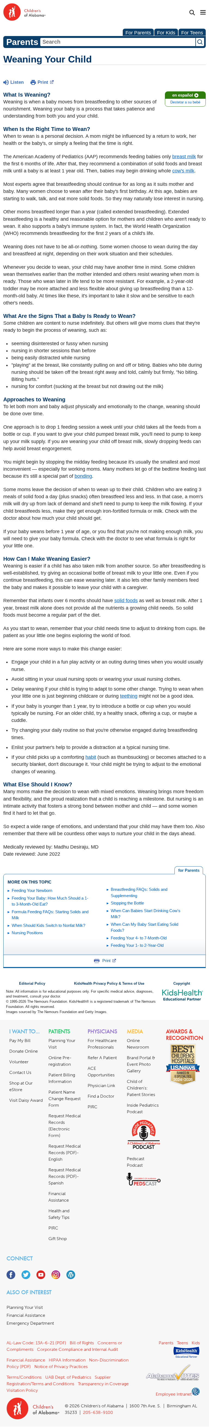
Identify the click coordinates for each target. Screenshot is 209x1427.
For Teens (192, 32)
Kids (196, 1342)
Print (43, 82)
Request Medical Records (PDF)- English (64, 1153)
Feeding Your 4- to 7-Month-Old (139, 938)
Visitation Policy (22, 1390)
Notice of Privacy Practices (61, 1366)
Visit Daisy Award (26, 1100)
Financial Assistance (26, 1315)
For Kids (166, 32)
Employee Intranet (174, 1394)
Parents (166, 1342)
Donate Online (23, 1051)
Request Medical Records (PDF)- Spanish (64, 1176)
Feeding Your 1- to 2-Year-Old (137, 945)
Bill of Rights (82, 1342)
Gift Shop (57, 1238)
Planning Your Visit (25, 1307)
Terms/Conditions (24, 1377)
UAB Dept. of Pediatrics (68, 1377)
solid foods (126, 600)
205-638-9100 (98, 1412)
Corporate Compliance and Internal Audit (77, 1349)
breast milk (184, 156)
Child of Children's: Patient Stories (141, 1088)
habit (90, 757)
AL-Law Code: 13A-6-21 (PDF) (36, 1342)
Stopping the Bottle (127, 903)
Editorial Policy (32, 984)
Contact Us (20, 1072)
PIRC (53, 1228)
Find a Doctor (101, 1096)
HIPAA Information (67, 1360)
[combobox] (117, 42)
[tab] (188, 870)
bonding (83, 476)
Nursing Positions (27, 932)
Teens (182, 1342)
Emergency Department (30, 1323)
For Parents (138, 32)
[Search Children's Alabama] (192, 12)
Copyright (181, 984)
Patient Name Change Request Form (64, 1098)
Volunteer (19, 1061)
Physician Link (101, 1085)
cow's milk (183, 171)
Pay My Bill (19, 1040)
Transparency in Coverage (103, 1383)
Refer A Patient (102, 1057)
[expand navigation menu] (203, 13)
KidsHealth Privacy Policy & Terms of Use (109, 984)
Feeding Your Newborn (32, 890)
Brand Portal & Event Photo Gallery (141, 1064)
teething (128, 696)
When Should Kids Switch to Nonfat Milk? (48, 925)
